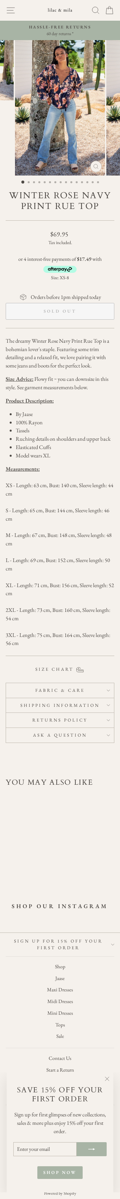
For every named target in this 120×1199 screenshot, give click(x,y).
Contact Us (60, 1058)
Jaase (60, 978)
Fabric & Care (60, 690)
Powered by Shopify (60, 1193)
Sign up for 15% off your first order (58, 944)
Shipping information (60, 705)
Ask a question (60, 735)
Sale (60, 1036)
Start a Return (60, 1070)
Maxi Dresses (60, 989)
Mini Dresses (60, 1013)
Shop (60, 966)
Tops (60, 1024)
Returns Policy (60, 720)
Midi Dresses (60, 1001)
